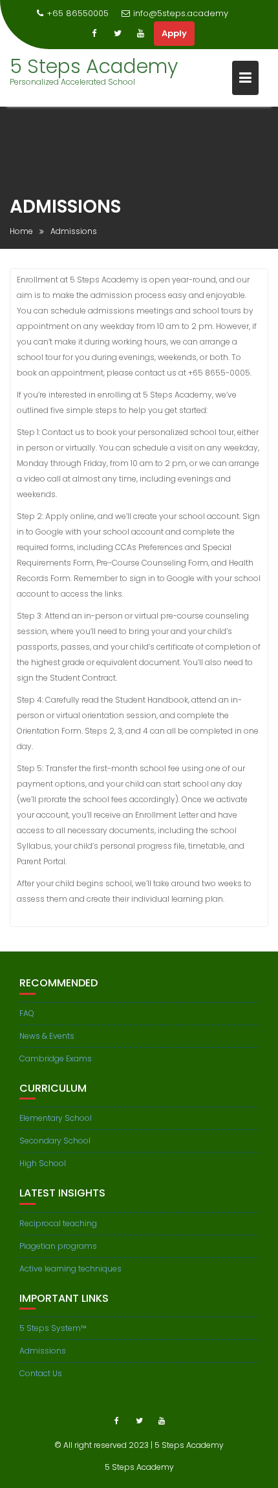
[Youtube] (141, 33)
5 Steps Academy (94, 66)
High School (42, 1163)
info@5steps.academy (180, 13)
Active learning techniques (70, 1268)
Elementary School (55, 1117)
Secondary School (55, 1140)
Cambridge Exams (55, 1058)
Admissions (42, 1350)
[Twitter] (117, 33)
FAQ (26, 1013)
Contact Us (40, 1373)
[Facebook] (94, 33)
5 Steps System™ (53, 1328)
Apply (174, 33)
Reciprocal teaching (58, 1223)
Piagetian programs (58, 1245)
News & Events (46, 1035)
